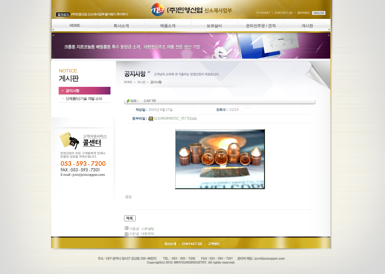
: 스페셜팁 (147, 229)
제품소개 (167, 25)
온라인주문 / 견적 (261, 25)
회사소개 (121, 25)
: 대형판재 (147, 234)
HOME (75, 25)
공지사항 (72, 91)
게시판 (307, 25)
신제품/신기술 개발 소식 (84, 98)
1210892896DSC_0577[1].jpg (175, 118)
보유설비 (214, 25)
